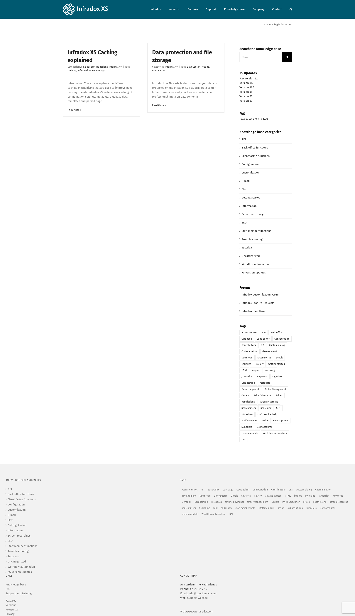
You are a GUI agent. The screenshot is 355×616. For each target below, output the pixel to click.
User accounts (264, 426)
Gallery (259, 364)
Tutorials (247, 247)
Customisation (251, 172)
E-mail (246, 181)
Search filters (248, 408)
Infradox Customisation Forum (260, 294)
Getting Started (251, 197)
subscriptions (280, 420)
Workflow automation (255, 264)
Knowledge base (16, 584)
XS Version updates (254, 272)
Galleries (246, 364)
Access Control (249, 332)
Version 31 (245, 92)
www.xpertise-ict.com (199, 611)
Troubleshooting (252, 239)
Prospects (12, 609)
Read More (73, 109)
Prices (279, 395)
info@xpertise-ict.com (203, 593)
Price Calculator (262, 395)
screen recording (269, 401)
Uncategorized (251, 256)
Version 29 (245, 100)
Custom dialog (277, 345)
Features (11, 600)
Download (247, 357)
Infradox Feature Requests (258, 303)
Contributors (248, 345)
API (82, 66)
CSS (262, 345)
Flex (244, 189)
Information (115, 66)
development (269, 351)
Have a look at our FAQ (253, 119)
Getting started (276, 364)
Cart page (246, 338)
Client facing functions (256, 156)
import (256, 370)
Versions (11, 605)
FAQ (8, 589)
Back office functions (96, 66)
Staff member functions (256, 231)
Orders (245, 395)
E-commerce (264, 357)
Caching (72, 70)
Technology (98, 70)
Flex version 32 (248, 78)
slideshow (247, 414)
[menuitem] (160, 9)
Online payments (250, 389)
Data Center (193, 66)
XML (243, 439)
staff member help (267, 414)
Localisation (248, 382)
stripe (265, 420)
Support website (197, 598)
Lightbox (277, 376)
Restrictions (248, 401)
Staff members (249, 420)
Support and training (19, 593)
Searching (266, 408)
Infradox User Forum (254, 311)
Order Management (275, 389)
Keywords (262, 376)
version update (249, 433)
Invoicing (270, 370)
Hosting (205, 66)
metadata (265, 382)
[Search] (291, 9)
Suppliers (246, 426)
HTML (244, 370)
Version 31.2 (246, 87)
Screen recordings (253, 214)
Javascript (246, 376)
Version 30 (245, 96)
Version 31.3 (246, 83)
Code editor (263, 338)
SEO (244, 222)
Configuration (250, 164)
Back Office (276, 332)
